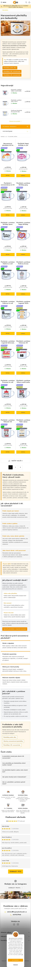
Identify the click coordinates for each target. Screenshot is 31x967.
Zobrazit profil (15, 888)
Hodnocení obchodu (15, 817)
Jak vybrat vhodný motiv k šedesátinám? (14, 777)
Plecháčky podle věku (9, 67)
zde (22, 954)
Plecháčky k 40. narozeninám (11, 75)
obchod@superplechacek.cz (17, 912)
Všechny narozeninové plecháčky (13, 741)
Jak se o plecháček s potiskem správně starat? (13, 782)
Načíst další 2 (16, 461)
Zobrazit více (15, 871)
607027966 (17, 915)
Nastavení (15, 964)
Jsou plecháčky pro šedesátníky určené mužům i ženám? (14, 764)
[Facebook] (14, 924)
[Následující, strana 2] (15, 467)
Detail (8, 175)
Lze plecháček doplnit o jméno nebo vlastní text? (15, 770)
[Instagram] (18, 924)
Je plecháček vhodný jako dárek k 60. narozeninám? (13, 757)
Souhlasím (16, 960)
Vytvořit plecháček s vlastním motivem (15, 629)
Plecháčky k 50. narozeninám (11, 71)
